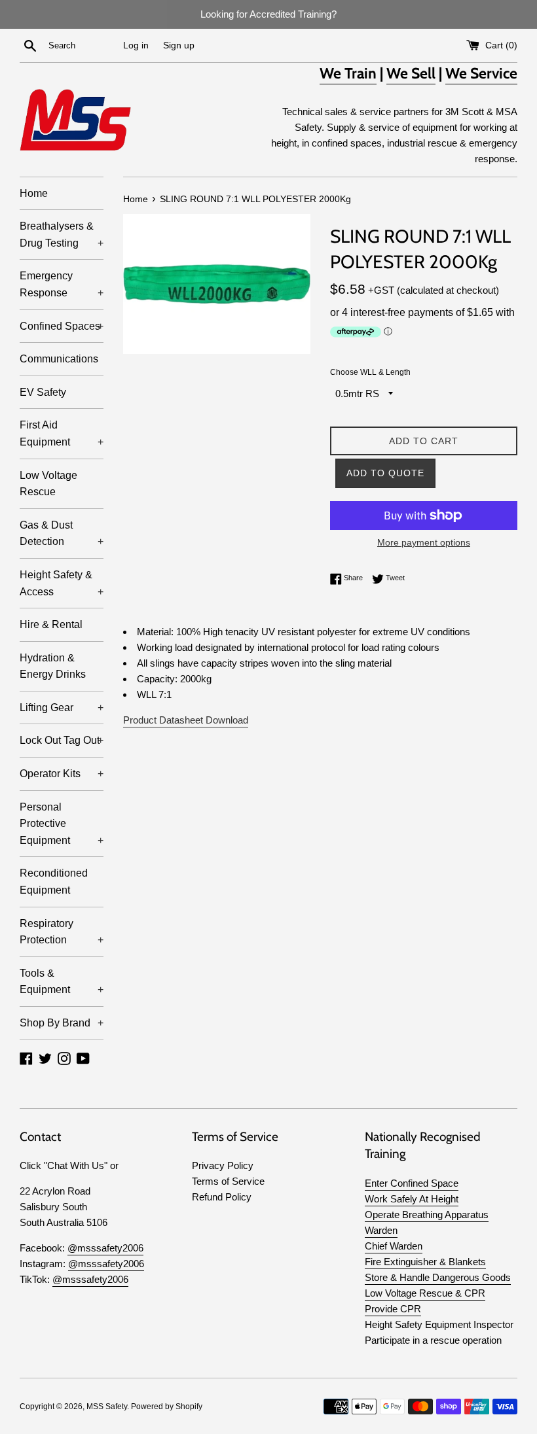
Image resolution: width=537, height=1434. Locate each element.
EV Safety (43, 392)
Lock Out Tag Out (61, 740)
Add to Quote (385, 473)
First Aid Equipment (61, 433)
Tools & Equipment (61, 982)
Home (34, 193)
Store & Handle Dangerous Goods (438, 1277)
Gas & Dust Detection (61, 533)
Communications (59, 358)
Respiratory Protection (61, 932)
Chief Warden (393, 1245)
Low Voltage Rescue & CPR (425, 1293)
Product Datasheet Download (185, 720)
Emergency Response (61, 284)
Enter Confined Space (411, 1183)
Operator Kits (61, 773)
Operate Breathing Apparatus (427, 1214)
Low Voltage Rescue (48, 484)
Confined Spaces (61, 326)
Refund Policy (221, 1196)
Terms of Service (228, 1181)
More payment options (423, 542)
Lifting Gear (61, 707)
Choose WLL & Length (370, 372)
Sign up (178, 45)
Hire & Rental (51, 624)
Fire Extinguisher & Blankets (425, 1261)
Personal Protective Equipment (61, 823)
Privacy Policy (222, 1165)
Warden (381, 1230)
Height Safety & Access (61, 583)
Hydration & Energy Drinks (53, 666)
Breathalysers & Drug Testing (61, 234)
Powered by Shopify (166, 1406)
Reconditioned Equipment (54, 881)
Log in (136, 45)
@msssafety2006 (105, 1247)
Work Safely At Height (411, 1198)
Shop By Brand (61, 1022)
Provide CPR (393, 1308)
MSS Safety (106, 1406)
